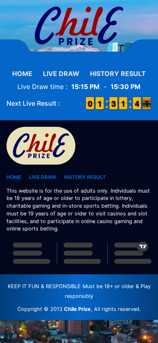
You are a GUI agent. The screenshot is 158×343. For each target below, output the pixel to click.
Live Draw (61, 73)
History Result (118, 73)
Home (22, 73)
